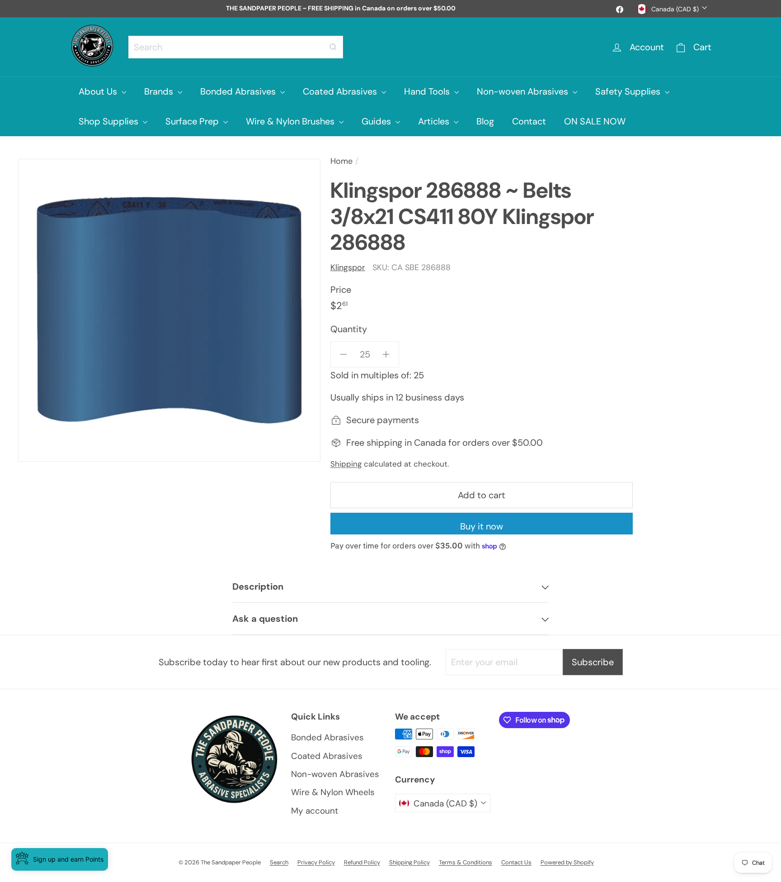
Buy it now (481, 526)
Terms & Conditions (465, 862)
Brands (159, 91)
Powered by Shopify (567, 862)
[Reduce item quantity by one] (343, 354)
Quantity (348, 329)
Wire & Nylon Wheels (333, 792)
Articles (435, 121)
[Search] (333, 47)
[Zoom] (169, 310)
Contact (529, 121)
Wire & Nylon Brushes (291, 121)
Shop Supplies (110, 121)
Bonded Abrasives (239, 91)
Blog (485, 121)
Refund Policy (362, 862)
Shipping (346, 464)
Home (341, 161)
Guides (377, 121)
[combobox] (235, 47)
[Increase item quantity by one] (386, 354)
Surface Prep (193, 121)
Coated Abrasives (341, 91)
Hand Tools (428, 91)
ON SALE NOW (595, 121)
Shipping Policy (409, 862)
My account (314, 810)
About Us (99, 91)
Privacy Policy (316, 862)
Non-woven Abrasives (523, 91)
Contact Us (516, 862)
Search (279, 862)
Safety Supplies (629, 91)
